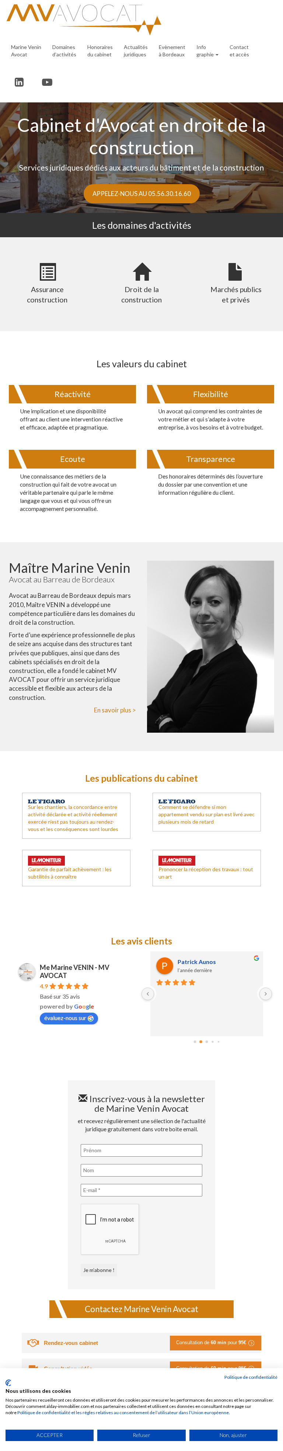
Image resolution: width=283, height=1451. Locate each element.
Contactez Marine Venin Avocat (141, 1309)
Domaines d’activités (64, 50)
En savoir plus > (115, 710)
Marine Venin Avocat (26, 50)
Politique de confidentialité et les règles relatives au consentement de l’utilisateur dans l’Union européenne (123, 1412)
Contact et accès (239, 50)
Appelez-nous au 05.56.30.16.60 (141, 193)
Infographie (205, 50)
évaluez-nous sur (65, 1017)
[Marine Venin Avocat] (139, 20)
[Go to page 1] (201, 1041)
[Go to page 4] (218, 1041)
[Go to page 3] (213, 1041)
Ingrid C (188, 961)
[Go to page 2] (206, 1041)
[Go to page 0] (195, 1041)
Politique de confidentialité (250, 1377)
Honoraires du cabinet (100, 50)
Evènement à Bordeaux (172, 50)
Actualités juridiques (136, 50)
